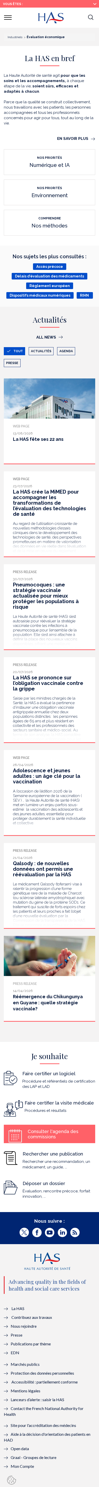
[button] (90, 17)
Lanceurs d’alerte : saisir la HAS (37, 1399)
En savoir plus (72, 138)
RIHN (85, 295)
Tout (18, 351)
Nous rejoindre (24, 1326)
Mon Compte (22, 1466)
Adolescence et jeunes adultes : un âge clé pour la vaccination (46, 776)
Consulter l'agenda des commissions (53, 1134)
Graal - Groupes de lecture (33, 1457)
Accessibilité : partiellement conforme (44, 1381)
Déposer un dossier (44, 1183)
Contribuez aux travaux (32, 1317)
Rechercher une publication (53, 1154)
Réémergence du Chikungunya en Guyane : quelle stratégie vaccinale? (48, 1003)
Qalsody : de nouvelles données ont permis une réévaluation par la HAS (43, 869)
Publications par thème (31, 1343)
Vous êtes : (13, 4)
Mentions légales (25, 1390)
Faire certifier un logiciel (48, 1073)
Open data (20, 1448)
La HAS (18, 1308)
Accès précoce (49, 267)
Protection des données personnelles (42, 1373)
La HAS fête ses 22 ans (38, 439)
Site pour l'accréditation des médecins (43, 1425)
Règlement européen (49, 286)
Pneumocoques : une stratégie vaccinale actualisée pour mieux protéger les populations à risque (46, 596)
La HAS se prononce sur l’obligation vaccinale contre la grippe (48, 683)
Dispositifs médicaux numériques (40, 295)
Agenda (66, 351)
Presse (12, 363)
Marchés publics (25, 1364)
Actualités (41, 351)
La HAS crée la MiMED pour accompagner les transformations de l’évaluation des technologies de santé (49, 503)
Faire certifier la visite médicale (59, 1103)
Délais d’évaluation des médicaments (49, 276)
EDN (15, 1352)
